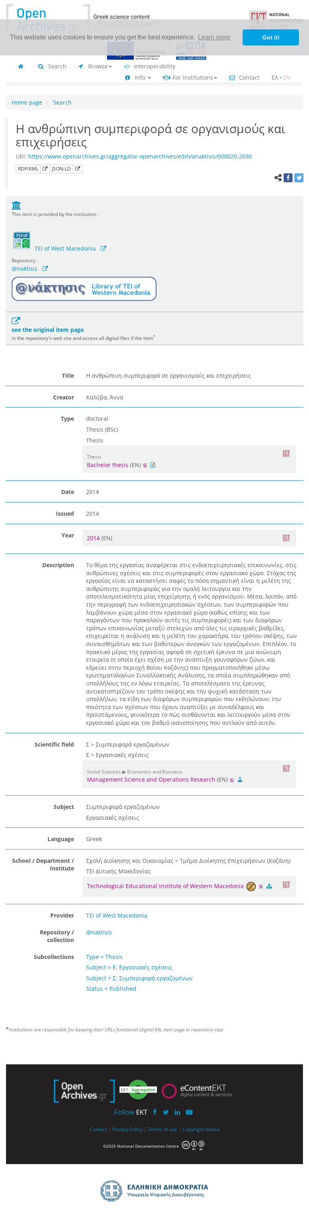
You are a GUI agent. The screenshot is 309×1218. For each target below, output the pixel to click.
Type (67, 418)
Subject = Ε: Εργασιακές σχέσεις (129, 967)
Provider (62, 915)
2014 (94, 538)
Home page (27, 102)
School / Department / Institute (43, 864)
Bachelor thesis (107, 465)
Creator (63, 397)
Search (56, 66)
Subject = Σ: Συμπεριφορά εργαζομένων (139, 978)
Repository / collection (57, 936)
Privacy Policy (127, 1129)
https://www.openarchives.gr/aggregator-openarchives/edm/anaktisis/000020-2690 (140, 156)
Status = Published (111, 988)
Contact (248, 77)
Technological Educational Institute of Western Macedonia (166, 886)
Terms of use (162, 1129)
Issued (65, 513)
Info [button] (140, 77)
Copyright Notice (201, 1129)
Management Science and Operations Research (151, 779)
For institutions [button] (192, 77)
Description (58, 565)
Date (67, 492)
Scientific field (54, 744)
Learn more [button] (214, 37)
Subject (64, 807)
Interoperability (153, 66)
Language (60, 839)
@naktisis (24, 268)
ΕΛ (275, 77)
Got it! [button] (271, 37)
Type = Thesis (104, 957)
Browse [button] (97, 66)
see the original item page (48, 329)
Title (68, 375)
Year (68, 535)
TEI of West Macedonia (65, 248)
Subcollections (54, 957)
